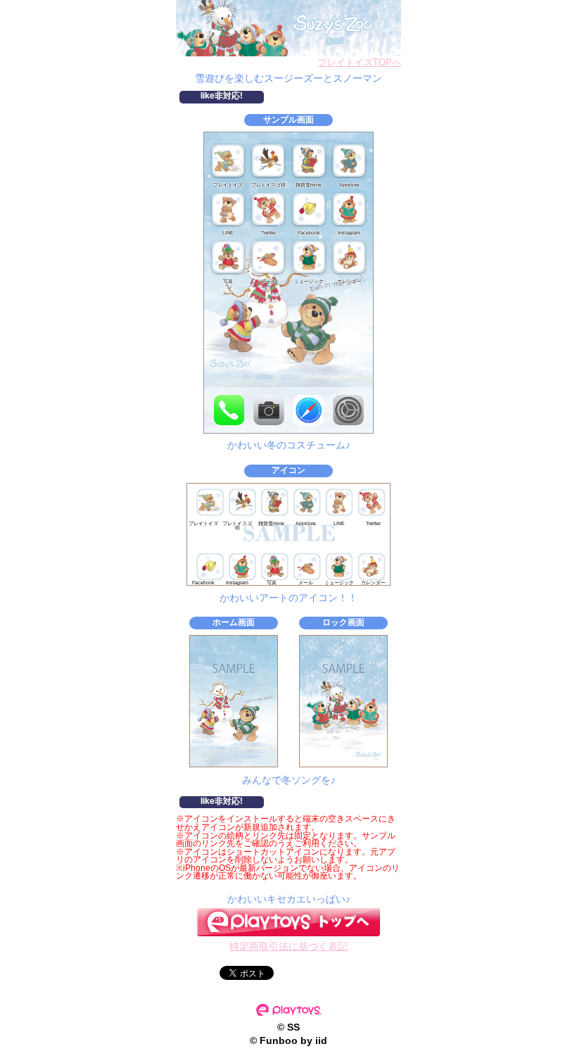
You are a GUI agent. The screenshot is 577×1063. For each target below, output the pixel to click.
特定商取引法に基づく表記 (288, 946)
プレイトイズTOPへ (359, 62)
